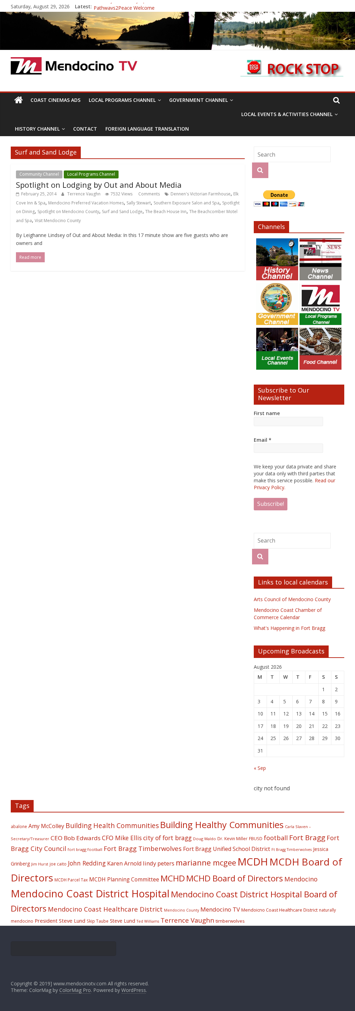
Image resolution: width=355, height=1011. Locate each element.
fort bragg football (85, 849)
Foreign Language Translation (147, 128)
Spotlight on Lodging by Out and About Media (99, 184)
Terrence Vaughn (84, 194)
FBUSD (255, 839)
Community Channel (39, 174)
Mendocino (301, 879)
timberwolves (230, 921)
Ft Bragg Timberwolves (291, 849)
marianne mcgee (206, 862)
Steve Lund (122, 920)
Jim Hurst (39, 864)
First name (267, 413)
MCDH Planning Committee (124, 879)
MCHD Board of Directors (234, 878)
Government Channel (198, 100)
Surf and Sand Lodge (122, 211)
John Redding (87, 863)
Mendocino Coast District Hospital (90, 893)
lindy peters (158, 863)
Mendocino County (181, 910)
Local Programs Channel (122, 100)
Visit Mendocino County (58, 220)
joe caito (58, 864)
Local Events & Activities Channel (286, 114)
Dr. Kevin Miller (232, 839)
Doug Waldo (204, 838)
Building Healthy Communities (222, 825)
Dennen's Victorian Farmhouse (201, 194)
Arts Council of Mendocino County (292, 599)
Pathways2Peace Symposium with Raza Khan (145, 6)
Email (262, 440)
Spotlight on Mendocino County (68, 211)
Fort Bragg (307, 837)
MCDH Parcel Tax (71, 879)
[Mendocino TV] (177, 16)
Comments (148, 194)
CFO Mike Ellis (122, 838)
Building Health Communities (112, 825)
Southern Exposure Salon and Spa (186, 203)
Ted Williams (148, 921)
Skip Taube (98, 921)
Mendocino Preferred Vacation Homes (86, 203)
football (276, 837)
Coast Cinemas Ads (55, 100)
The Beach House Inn (166, 211)
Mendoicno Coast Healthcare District (279, 910)
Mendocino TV (220, 909)
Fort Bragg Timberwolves (143, 848)
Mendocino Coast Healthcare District (105, 909)
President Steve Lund (60, 920)
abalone (19, 826)
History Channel (37, 128)
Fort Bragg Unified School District (226, 849)
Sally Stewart (139, 203)
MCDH (252, 862)
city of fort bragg (167, 838)
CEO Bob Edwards (76, 838)
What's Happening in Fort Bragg (289, 628)
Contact (85, 128)
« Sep (260, 768)
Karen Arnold (124, 863)
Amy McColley (46, 826)
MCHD (173, 878)
